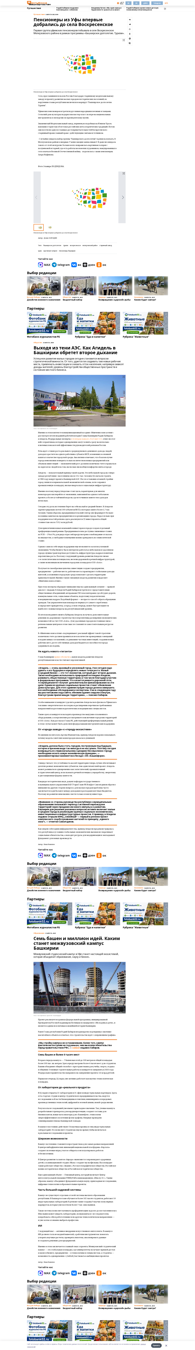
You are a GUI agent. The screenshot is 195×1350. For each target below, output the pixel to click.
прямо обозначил (62, 657)
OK (136, 3)
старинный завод (105, 245)
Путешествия (34, 8)
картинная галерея (50, 251)
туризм (65, 245)
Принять (156, 1345)
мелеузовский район (89, 245)
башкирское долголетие (52, 245)
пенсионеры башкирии (67, 251)
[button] (122, 197)
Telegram (157, 3)
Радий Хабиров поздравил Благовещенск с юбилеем (67, 9)
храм (40, 251)
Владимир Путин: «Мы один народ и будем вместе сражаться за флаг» (106, 9)
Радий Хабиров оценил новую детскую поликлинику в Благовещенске (142, 9)
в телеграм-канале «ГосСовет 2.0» (87, 439)
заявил (76, 1047)
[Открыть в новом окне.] (44, 264)
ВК (128, 3)
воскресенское (75, 245)
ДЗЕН (145, 3)
